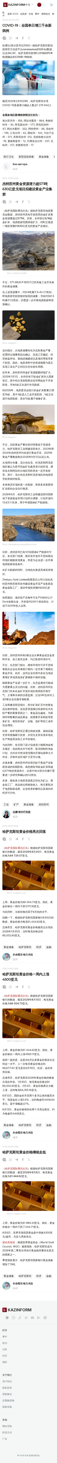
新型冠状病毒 (26, 156)
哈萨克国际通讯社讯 (16, 847)
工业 (6, 804)
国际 (4, 1362)
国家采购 (7, 1406)
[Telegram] (17, 38)
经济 (38, 947)
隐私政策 (7, 1387)
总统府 (23, 13)
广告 (4, 1438)
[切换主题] (41, 4)
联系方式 (7, 1432)
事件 (37, 13)
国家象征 (7, 1394)
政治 (4, 1342)
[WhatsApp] (10, 38)
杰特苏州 (44, 804)
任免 (31, 13)
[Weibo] (26, 1317)
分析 (4, 1349)
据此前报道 (8, 1242)
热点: (3, 13)
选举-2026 (12, 13)
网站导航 (7, 1426)
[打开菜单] (51, 4)
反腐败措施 (8, 1400)
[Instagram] (4, 38)
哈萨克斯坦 (25, 947)
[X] (29, 38)
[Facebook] (23, 38)
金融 (48, 947)
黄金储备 (44, 156)
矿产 (16, 804)
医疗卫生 (9, 156)
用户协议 (7, 1381)
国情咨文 (45, 13)
